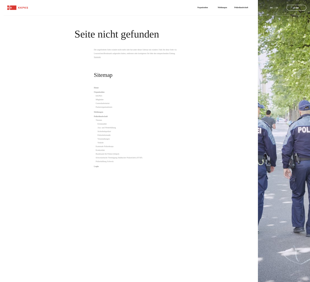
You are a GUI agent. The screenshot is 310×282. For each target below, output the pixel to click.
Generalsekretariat (102, 103)
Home (96, 88)
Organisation (99, 92)
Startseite (97, 57)
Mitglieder (100, 100)
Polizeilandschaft (101, 116)
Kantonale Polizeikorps (104, 146)
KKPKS (99, 96)
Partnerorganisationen (104, 107)
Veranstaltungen (103, 139)
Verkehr (100, 143)
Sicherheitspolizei (104, 131)
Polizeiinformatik (104, 135)
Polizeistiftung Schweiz (105, 161)
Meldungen (98, 112)
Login (296, 8)
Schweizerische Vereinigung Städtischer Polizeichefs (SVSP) (119, 158)
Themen (99, 120)
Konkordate (100, 150)
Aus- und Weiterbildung (106, 128)
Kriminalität (102, 124)
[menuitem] (204, 8)
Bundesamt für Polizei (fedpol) (107, 154)
